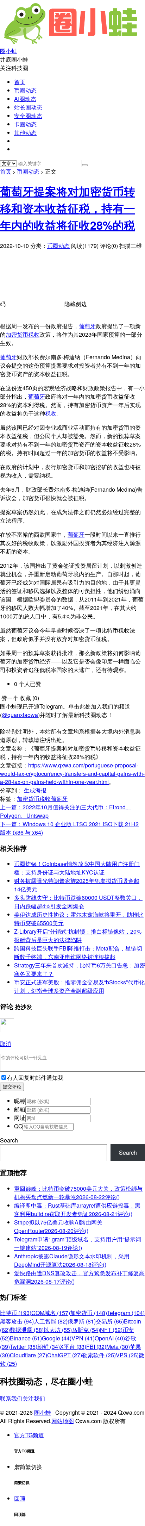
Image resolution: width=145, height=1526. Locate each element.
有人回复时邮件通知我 (35, 1077)
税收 (33, 334)
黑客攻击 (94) (17, 1321)
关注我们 (34, 1398)
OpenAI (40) (110, 1338)
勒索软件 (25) (99, 1355)
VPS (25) (127, 1355)
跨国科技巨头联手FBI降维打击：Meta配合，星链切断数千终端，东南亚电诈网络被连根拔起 (78, 952)
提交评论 (12, 1086)
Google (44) (56, 1338)
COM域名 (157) (50, 1313)
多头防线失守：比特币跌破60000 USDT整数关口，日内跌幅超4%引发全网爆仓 (78, 901)
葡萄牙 (87, 326)
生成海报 (35, 790)
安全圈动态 (28, 116)
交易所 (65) (110, 1321)
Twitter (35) (23, 1347)
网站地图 (62, 1421)
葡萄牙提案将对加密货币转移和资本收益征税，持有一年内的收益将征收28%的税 (67, 208)
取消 (5, 1044)
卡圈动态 (25, 124)
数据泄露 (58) (27, 1330)
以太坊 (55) (58, 1330)
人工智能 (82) (51, 1321)
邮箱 (19, 1109)
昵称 (19, 1101)
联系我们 (11, 1398)
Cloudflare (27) (28, 1355)
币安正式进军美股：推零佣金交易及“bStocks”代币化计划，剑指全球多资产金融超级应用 (79, 986)
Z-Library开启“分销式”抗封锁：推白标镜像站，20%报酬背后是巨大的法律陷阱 (77, 935)
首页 (19, 82)
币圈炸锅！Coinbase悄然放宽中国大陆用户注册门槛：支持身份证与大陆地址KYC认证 (77, 868)
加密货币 (17, 334)
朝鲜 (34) (48, 1347)
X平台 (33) (73, 1347)
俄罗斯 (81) (82, 1321)
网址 (19, 1118)
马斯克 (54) (86, 1330)
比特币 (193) (15, 1313)
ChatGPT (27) (64, 1355)
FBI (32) (96, 1347)
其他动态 (25, 133)
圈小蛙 (42, 1412)
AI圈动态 (25, 99)
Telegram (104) (126, 1313)
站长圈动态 (28, 107)
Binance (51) (26, 1338)
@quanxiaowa (20, 715)
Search (9, 1140)
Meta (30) (118, 1347)
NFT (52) (111, 1330)
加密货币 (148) (88, 1313)
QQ (18, 1126)
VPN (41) (83, 1338)
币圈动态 (25, 90)
